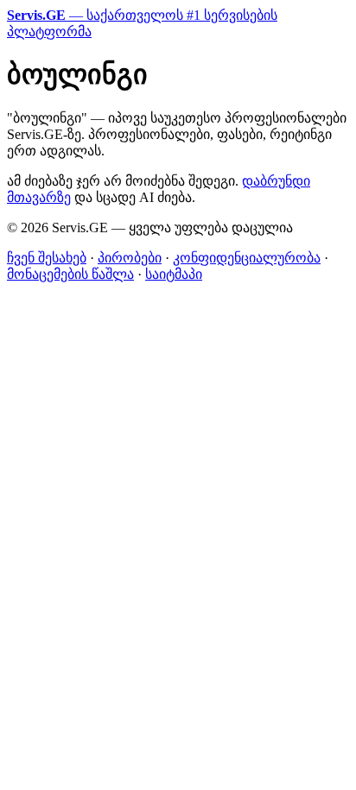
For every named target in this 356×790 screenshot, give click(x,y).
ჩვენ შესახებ (46, 257)
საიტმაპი (173, 274)
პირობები (130, 257)
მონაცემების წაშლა (70, 274)
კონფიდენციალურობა (247, 257)
